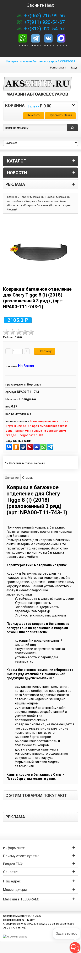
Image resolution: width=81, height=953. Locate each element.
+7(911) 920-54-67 (44, 22)
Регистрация (58, 67)
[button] (75, 947)
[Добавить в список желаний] (25, 463)
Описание (12, 477)
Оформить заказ (60, 115)
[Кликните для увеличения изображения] (40, 251)
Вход (74, 67)
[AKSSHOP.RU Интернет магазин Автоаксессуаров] (37, 89)
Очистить (33, 115)
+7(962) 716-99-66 (44, 16)
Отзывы (27, 477)
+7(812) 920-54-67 (44, 29)
